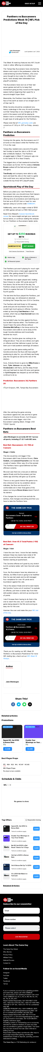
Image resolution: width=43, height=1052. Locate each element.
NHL (16, 764)
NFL (4, 764)
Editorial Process (8, 960)
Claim (7, 749)
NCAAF (21, 764)
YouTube (6, 975)
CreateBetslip (30, 3)
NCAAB (27, 764)
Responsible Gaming (23, 242)
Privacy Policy (7, 955)
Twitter (5, 978)
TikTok (5, 984)
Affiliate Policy (7, 957)
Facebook (6, 981)
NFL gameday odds (25, 123)
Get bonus (29, 246)
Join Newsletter (21, 937)
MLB (12, 764)
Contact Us (6, 963)
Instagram (6, 972)
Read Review (30, 251)
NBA (8, 764)
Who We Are (7, 952)
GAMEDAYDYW (14, 246)
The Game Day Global (10, 949)
